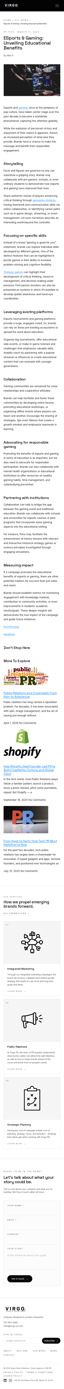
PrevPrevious (11, 626)
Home (7, 20)
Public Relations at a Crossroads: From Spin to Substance (30, 695)
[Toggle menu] (57, 5)
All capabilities (17, 913)
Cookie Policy (13, 1376)
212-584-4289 (11, 1322)
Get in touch (19, 1278)
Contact (9, 1355)
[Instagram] (10, 1380)
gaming (23, 107)
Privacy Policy (13, 1372)
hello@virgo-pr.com (13, 1326)
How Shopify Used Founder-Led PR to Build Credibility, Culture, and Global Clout (29, 770)
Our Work (39, 1351)
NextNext (9, 634)
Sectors (22, 1351)
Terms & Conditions (39, 1372)
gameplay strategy (44, 200)
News (53, 1351)
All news (22, 20)
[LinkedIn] (5, 1380)
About (8, 1351)
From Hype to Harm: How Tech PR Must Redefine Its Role (30, 843)
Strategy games (13, 272)
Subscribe (51, 1340)
